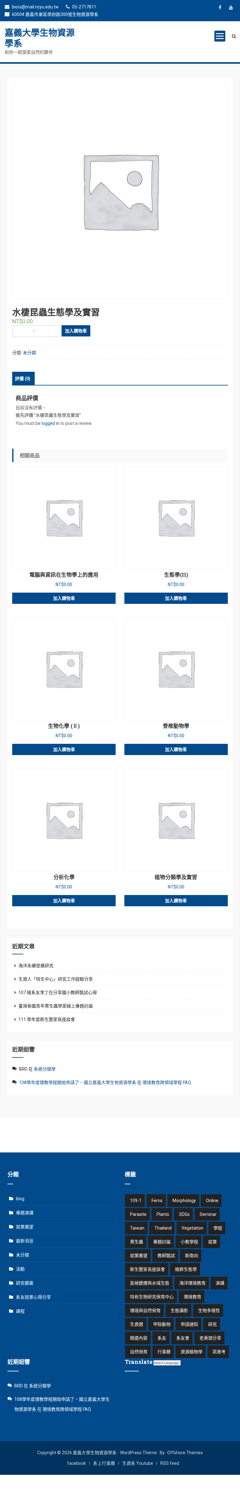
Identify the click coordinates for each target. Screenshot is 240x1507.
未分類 (29, 352)
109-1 (136, 1200)
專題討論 (162, 1241)
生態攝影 (179, 1310)
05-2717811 (83, 6)
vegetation (192, 1228)
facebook (76, 1463)
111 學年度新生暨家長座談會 (46, 1019)
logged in (50, 423)
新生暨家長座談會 (147, 1269)
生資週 (136, 1324)
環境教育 (192, 1296)
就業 (212, 1241)
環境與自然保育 (145, 1310)
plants (163, 1214)
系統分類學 (45, 1069)
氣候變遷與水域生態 (149, 1283)
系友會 (182, 1337)
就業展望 (24, 1226)
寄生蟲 (136, 1241)
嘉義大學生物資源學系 (40, 38)
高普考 (219, 1351)
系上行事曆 (104, 1463)
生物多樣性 (209, 1310)
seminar (208, 1214)
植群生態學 (186, 1269)
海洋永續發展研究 (35, 965)
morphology (184, 1200)
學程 (217, 1228)
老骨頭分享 (210, 1337)
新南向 (191, 1255)
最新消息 (24, 1240)
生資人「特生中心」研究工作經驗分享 (55, 979)
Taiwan (137, 1228)
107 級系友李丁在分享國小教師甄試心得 (57, 992)
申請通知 (189, 1324)
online (212, 1200)
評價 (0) (22, 378)
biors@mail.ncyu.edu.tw (35, 6)
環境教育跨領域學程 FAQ (166, 1082)
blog (20, 1198)
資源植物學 (191, 1351)
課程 (20, 1311)
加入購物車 (76, 330)
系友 (162, 1337)
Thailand (163, 1228)
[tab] (23, 378)
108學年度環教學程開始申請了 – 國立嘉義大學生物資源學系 (77, 1082)
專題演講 (24, 1212)
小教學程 (189, 1241)
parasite (138, 1214)
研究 (212, 1324)
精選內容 (139, 1337)
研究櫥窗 (24, 1283)
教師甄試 (166, 1255)
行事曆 (164, 1351)
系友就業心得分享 (33, 1297)
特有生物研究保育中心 (152, 1296)
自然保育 (139, 1351)
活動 (20, 1268)
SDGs (184, 1214)
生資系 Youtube (137, 1463)
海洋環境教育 (192, 1283)
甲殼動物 (162, 1324)
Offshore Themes (185, 1452)
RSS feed (169, 1463)
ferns (157, 1200)
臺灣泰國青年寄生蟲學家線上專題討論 (55, 1005)
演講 (220, 1283)
